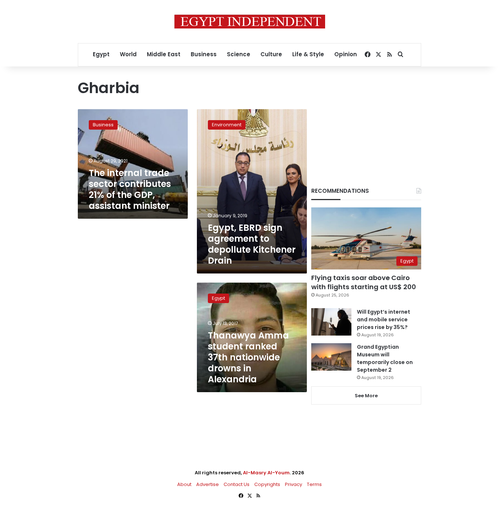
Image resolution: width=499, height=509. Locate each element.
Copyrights (267, 484)
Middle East (163, 54)
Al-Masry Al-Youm (266, 472)
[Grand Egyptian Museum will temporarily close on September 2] (331, 357)
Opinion (345, 54)
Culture (271, 54)
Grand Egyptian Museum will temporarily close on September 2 (385, 358)
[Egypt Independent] (249, 21)
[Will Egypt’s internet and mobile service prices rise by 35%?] (331, 322)
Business (204, 54)
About (184, 484)
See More (366, 395)
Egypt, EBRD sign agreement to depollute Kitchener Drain (252, 244)
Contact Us (237, 484)
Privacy (293, 484)
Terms (314, 484)
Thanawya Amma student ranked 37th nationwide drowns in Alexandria (248, 357)
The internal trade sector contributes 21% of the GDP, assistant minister (130, 189)
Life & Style (308, 54)
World (128, 54)
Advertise (207, 484)
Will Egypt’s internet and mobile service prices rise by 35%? (383, 319)
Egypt (101, 54)
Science (238, 54)
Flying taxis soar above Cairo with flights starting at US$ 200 (363, 282)
